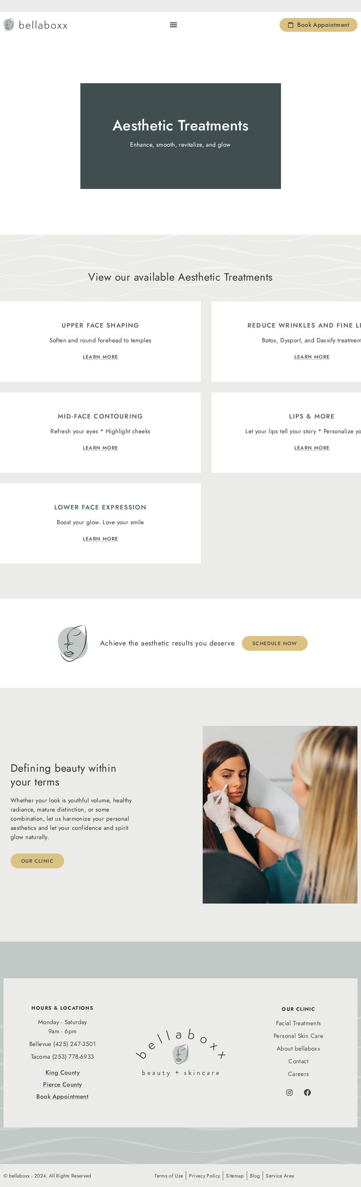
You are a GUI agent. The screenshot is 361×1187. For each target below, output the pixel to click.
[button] (173, 25)
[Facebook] (307, 1092)
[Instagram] (289, 1092)
